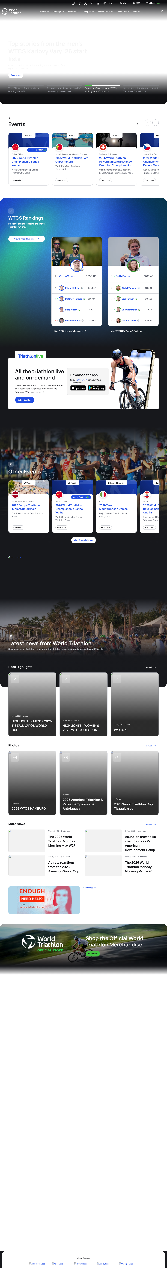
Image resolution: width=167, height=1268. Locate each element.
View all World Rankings (24, 239)
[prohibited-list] (120, 900)
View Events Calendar (83, 540)
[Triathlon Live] (153, 3)
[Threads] (98, 3)
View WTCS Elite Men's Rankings (68, 331)
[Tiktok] (104, 3)
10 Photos (117, 799)
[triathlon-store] (42, 943)
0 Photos (66, 794)
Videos (25, 716)
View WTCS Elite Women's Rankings (126, 331)
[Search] (162, 11)
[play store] (97, 388)
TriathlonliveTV (81, 380)
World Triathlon (11, 11)
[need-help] (44, 900)
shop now (92, 953)
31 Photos (15, 803)
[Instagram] (73, 3)
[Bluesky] (110, 3)
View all (149, 667)
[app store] (78, 388)
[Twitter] (85, 3)
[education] (52, 571)
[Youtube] (91, 3)
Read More (15, 75)
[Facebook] (79, 3)
